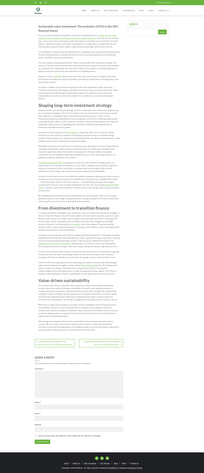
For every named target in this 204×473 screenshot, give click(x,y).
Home (66, 463)
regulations (57, 76)
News (124, 463)
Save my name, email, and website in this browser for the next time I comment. (69, 436)
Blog (116, 463)
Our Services (105, 463)
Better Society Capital (89, 265)
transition (76, 224)
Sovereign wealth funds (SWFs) (50, 162)
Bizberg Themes (136, 468)
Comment (39, 369)
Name (38, 402)
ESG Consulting (90, 463)
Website (38, 425)
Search (133, 24)
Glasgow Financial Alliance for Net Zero (54, 243)
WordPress (113, 468)
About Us (76, 463)
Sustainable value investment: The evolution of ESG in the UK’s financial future (54, 343)
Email (37, 413)
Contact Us (134, 463)
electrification (72, 132)
